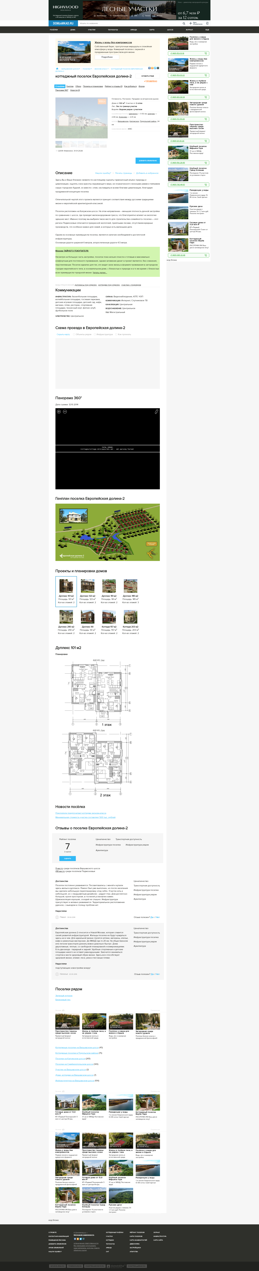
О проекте (52, 1232)
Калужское (134, 121)
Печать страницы (123, 173)
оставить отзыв (147, 76)
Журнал (157, 1232)
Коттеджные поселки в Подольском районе (76, 1053)
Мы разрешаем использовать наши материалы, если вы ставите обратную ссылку (87, 1248)
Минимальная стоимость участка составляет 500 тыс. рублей (85, 817)
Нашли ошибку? (103, 173)
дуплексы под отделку (86, 285)
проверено (151, 81)
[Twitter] (155, 68)
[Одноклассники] (152, 68)
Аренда (109, 1248)
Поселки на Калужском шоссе (70, 1058)
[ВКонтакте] (149, 68)
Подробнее (107, 57)
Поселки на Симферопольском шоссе (74, 1064)
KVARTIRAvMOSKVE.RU (95, 1266)
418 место (60, 871)
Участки (109, 1236)
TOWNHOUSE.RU (75, 1266)
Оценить (67, 858)
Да (151, 917)
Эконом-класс (101, 69)
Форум (141, 86)
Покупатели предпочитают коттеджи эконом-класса (80, 813)
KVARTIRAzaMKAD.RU (137, 1266)
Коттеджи (110, 1240)
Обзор (78, 86)
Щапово (151, 114)
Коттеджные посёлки (114, 1232)
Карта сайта (158, 1240)
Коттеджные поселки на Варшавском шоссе (77, 1047)
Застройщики (135, 1248)
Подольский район (148, 121)
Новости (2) (75, 90)
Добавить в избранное (147, 173)
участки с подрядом (131, 285)
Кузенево (123, 117)
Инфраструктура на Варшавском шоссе (74, 1080)
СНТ (107, 1251)
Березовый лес (63, 999)
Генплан (70, 86)
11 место (59, 868)
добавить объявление (148, 161)
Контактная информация (59, 1236)
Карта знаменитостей (138, 1240)
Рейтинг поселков (137, 1232)
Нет (157, 917)
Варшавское (123, 121)
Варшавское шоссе (71, 69)
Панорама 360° (61, 90)
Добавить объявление (57, 1244)
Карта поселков (136, 1236)
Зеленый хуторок (63, 995)
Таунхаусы (113, 30)
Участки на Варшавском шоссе (70, 1069)
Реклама (58, 1010)
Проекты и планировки (93, 86)
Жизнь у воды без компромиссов (113, 42)
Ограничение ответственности (86, 1243)
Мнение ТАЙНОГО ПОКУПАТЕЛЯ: (72, 251)
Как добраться (130, 86)
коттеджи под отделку (109, 285)
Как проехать (124, 334)
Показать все (155, 1010)
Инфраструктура (104, 334)
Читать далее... (100, 272)
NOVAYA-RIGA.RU (57, 1266)
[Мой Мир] (158, 68)
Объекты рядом (83, 334)
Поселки (87, 69)
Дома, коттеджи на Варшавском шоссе (74, 1075)
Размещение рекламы (57, 1240)
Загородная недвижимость (84, 1235)
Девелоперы (134, 1244)
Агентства (134, 1251)
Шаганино (133, 114)
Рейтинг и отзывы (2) (113, 86)
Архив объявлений (56, 1248)
